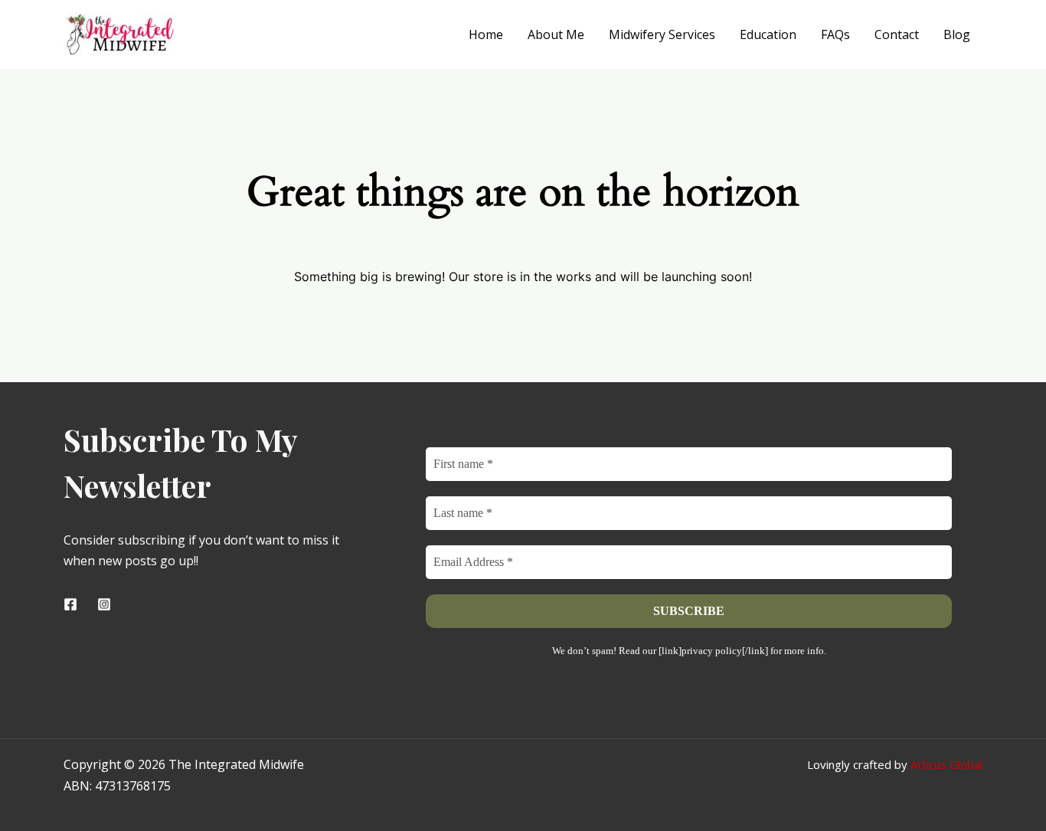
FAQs (835, 34)
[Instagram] (104, 604)
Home (486, 34)
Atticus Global (946, 764)
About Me (556, 34)
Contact (896, 34)
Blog (956, 34)
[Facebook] (70, 604)
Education (768, 34)
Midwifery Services (662, 34)
